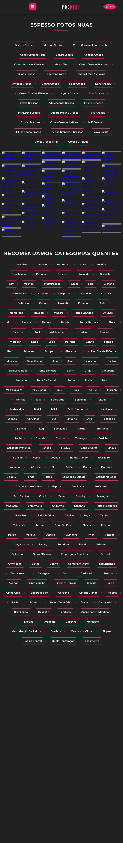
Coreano (63, 592)
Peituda (101, 399)
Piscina (112, 592)
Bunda (65, 322)
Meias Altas (62, 64)
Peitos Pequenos (106, 506)
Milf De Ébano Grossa (28, 132)
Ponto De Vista (47, 370)
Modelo (11, 477)
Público (69, 515)
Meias (61, 496)
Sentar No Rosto (78, 563)
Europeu (50, 351)
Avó (89, 419)
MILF (54, 409)
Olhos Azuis (13, 592)
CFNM (93, 390)
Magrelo (12, 361)
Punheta (20, 438)
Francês (46, 448)
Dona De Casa (63, 525)
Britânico (23, 303)
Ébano (113, 322)
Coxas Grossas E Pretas (34, 93)
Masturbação (52, 283)
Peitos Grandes (83, 312)
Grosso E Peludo (78, 141)
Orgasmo (50, 621)
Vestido (101, 264)
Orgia (87, 370)
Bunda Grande (79, 457)
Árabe (84, 602)
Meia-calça (17, 409)
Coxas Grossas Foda (32, 54)
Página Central (33, 641)
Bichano (109, 283)
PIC (71, 7)
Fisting (43, 544)
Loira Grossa (103, 83)
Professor (100, 486)
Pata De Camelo (47, 380)
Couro (66, 573)
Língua (112, 448)
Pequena (41, 274)
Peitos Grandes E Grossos (67, 132)
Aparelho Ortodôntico (95, 612)
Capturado (105, 602)
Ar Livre (108, 312)
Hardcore (106, 409)
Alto (8, 322)
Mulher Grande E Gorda (101, 351)
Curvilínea (33, 419)
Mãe (71, 361)
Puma (71, 380)
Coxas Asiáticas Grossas (29, 64)
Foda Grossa (77, 83)
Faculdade (60, 428)
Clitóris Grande (88, 592)
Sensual (27, 322)
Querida (40, 438)
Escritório (107, 467)
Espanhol (80, 506)
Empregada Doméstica (75, 554)
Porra (88, 380)
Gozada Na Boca (106, 477)
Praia (76, 390)
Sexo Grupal (34, 361)
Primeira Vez (20, 293)
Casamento (92, 641)
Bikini (37, 409)
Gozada (55, 457)
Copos (43, 303)
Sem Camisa (21, 496)
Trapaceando (18, 573)
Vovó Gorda (101, 132)
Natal (82, 544)
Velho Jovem (14, 390)
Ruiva (53, 419)
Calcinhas (20, 428)
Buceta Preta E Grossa (64, 112)
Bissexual (71, 351)
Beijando (17, 554)
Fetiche (18, 457)
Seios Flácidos (42, 554)
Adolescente (58, 332)
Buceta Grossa (24, 45)
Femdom (63, 544)
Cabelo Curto (89, 448)
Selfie (69, 467)
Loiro (51, 341)
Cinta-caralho (37, 583)
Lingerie (72, 419)
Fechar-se (108, 419)
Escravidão (90, 361)
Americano (15, 563)
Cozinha (103, 438)
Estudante (83, 332)
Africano (36, 467)
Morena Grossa (53, 45)
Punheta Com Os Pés (29, 486)
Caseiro (50, 534)
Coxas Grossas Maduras (94, 64)
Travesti (63, 303)
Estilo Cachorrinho (79, 409)
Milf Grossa (95, 122)
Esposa (56, 486)
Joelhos (56, 631)
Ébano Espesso (93, 103)
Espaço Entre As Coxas (90, 74)
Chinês (43, 496)
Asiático (86, 293)
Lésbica (106, 293)
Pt (110, 7)
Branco (60, 438)
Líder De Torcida (66, 583)
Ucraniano (21, 515)
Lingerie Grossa (68, 93)
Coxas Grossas (29, 103)
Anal (37, 332)
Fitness (46, 322)
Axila (102, 303)
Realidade (78, 486)
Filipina (107, 631)
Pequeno (83, 303)
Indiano (42, 264)
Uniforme (58, 506)
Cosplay (81, 496)
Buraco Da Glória (60, 602)
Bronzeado (21, 612)
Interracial (102, 428)
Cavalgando (45, 573)
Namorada (16, 312)
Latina (82, 264)
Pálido (12, 534)
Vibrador (15, 341)
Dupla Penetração (63, 641)
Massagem (103, 496)
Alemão (13, 583)
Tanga (30, 477)
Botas (35, 563)
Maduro (59, 312)
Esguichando (107, 563)
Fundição (65, 612)
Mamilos (22, 264)
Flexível (65, 448)
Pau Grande (39, 390)
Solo (91, 283)
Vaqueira (15, 467)
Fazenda (105, 554)
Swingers (71, 534)
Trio (55, 361)
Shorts (86, 525)
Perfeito (70, 341)
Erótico (108, 573)
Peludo (105, 525)
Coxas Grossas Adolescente (90, 45)
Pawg (40, 428)
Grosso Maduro (30, 122)
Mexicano (93, 621)
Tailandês (19, 525)
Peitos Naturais (89, 322)
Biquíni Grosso (64, 54)
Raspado (84, 274)
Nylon (90, 534)
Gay (11, 283)
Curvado (105, 332)
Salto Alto (102, 544)
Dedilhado (87, 573)
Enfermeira (35, 506)
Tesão (104, 515)
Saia (38, 399)
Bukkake (43, 612)
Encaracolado (39, 592)
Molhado (21, 380)
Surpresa (18, 332)
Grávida (91, 583)
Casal (74, 283)
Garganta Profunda (19, 448)
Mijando (29, 283)
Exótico (28, 621)
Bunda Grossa (26, 74)
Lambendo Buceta (74, 477)
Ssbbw (112, 361)
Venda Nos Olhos (81, 631)
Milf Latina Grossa (29, 112)
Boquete (62, 264)
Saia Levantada (18, 370)
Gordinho (105, 274)
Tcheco (34, 602)
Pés (104, 380)
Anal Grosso (96, 93)
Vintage (110, 534)
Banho (90, 341)
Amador (43, 293)
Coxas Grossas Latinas (64, 122)
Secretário (57, 399)
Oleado (12, 419)
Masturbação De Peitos (26, 631)
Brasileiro (104, 457)
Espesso (63, 274)
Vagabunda (22, 544)
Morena (112, 390)
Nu (53, 467)
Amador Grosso (22, 83)
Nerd (10, 351)
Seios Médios (46, 515)
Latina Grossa (50, 83)
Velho (36, 457)
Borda (87, 467)
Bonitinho (81, 399)
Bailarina (71, 621)
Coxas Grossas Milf (46, 141)
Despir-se (64, 293)
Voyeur (30, 534)
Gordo (81, 428)
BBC (59, 390)
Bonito (54, 563)
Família (108, 341)
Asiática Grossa (93, 54)
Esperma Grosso (56, 74)
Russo (48, 477)
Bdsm (70, 370)
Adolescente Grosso (61, 103)
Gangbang (108, 370)
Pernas (20, 399)
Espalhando (19, 274)
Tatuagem (81, 438)
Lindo (34, 341)
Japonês (29, 351)
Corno (110, 583)
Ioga (87, 515)
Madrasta (12, 506)
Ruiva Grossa (97, 112)
